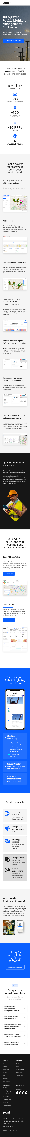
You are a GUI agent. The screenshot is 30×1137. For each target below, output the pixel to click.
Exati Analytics (20, 1072)
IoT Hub (18, 1063)
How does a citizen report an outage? (11, 1018)
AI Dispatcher (20, 1069)
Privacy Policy (20, 1085)
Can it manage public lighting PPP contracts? (12, 1036)
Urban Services (7, 1099)
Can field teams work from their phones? (11, 1044)
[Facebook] (17, 1092)
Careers (5, 1066)
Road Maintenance (8, 1093)
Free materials (6, 1078)
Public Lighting (7, 1091)
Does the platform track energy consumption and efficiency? (12, 1027)
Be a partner (6, 1069)
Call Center (6, 1096)
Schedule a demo (13, 40)
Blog (4, 1075)
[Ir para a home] (7, 2)
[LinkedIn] (23, 1092)
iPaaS (17, 1066)
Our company (6, 1063)
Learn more (9, 574)
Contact (5, 1072)
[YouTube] (26, 1092)
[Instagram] (20, 1092)
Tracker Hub (19, 1075)
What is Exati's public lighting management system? (12, 1009)
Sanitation (5, 1102)
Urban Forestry (7, 1105)
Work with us (6, 1081)
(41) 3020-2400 (8, 1126)
